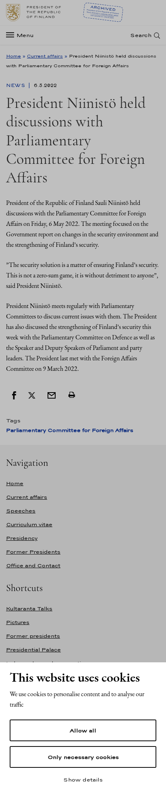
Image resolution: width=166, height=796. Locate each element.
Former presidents (33, 636)
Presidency (21, 538)
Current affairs (45, 56)
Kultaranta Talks (29, 608)
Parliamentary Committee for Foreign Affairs (69, 430)
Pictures (17, 622)
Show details (83, 779)
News (16, 85)
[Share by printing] (72, 394)
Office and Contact (33, 565)
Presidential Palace (33, 649)
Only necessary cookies (83, 757)
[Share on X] (32, 394)
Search (140, 35)
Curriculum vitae (29, 524)
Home (13, 56)
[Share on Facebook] (14, 394)
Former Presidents (33, 551)
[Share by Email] (52, 394)
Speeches (20, 510)
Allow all (83, 730)
